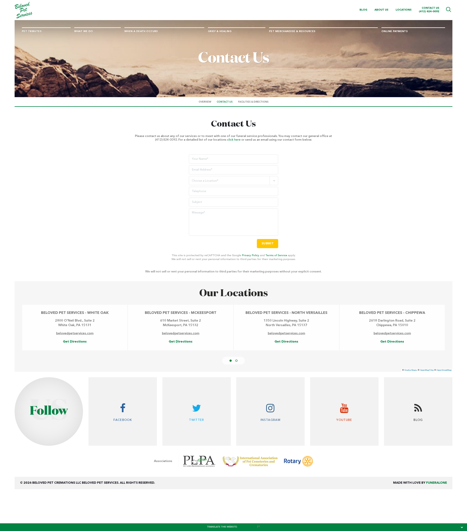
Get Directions (75, 341)
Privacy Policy (250, 255)
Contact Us (430, 8)
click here (234, 139)
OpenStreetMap (444, 370)
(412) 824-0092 (429, 11)
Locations (404, 10)
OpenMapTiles (427, 370)
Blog (363, 10)
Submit (267, 243)
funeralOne (436, 482)
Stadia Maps (410, 370)
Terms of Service (276, 255)
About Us (381, 10)
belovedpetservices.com (75, 333)
